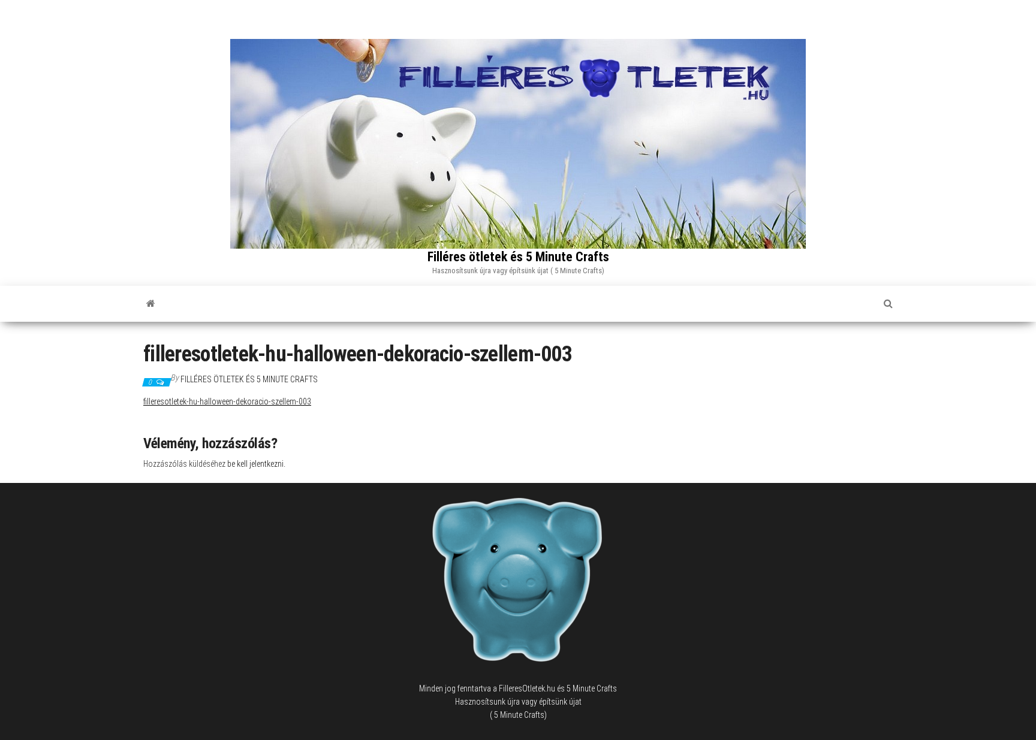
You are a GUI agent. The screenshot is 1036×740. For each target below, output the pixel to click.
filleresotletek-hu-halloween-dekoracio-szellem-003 (227, 401)
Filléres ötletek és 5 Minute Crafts (518, 256)
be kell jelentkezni (255, 464)
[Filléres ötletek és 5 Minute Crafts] (150, 304)
